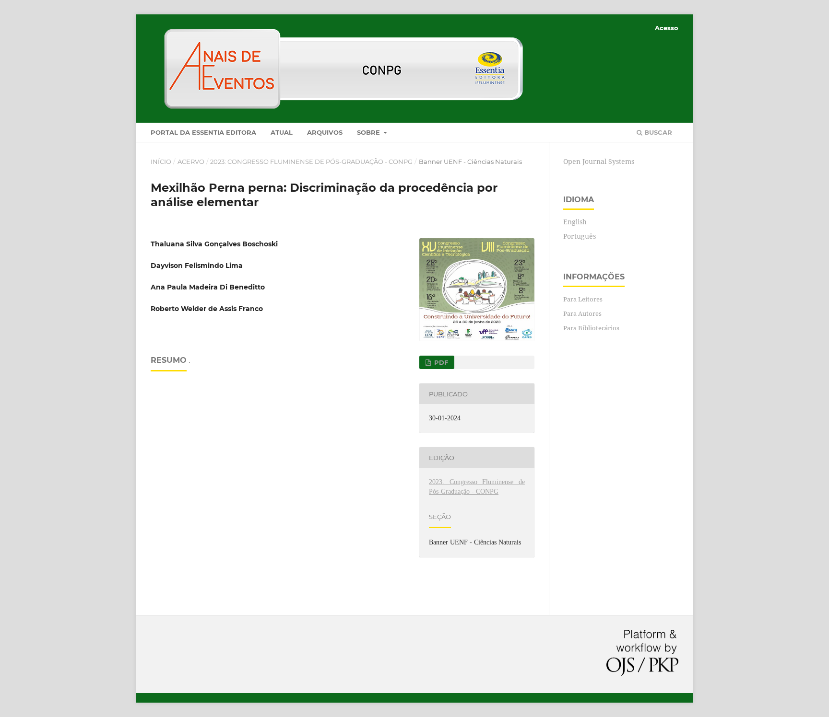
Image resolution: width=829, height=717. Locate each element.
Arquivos (325, 132)
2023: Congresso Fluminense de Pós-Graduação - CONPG (311, 161)
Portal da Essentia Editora (203, 132)
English (575, 221)
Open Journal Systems (598, 161)
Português (579, 236)
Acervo (191, 161)
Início (161, 161)
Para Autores (582, 313)
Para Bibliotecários (591, 328)
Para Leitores (583, 299)
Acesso (666, 28)
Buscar (657, 132)
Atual (282, 132)
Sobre (369, 132)
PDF (440, 362)
